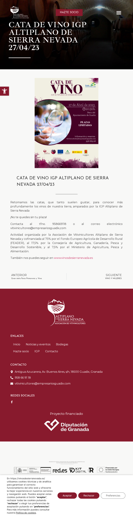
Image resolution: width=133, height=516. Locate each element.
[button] (4, 91)
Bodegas (62, 344)
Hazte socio (21, 351)
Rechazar (88, 495)
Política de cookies (26, 512)
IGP (37, 351)
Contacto (51, 351)
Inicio (16, 344)
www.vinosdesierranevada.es (73, 258)
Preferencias (113, 495)
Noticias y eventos (38, 344)
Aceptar (67, 495)
